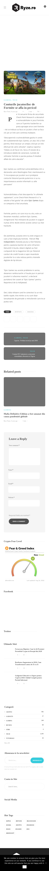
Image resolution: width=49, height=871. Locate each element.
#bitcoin (19, 821)
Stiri (25, 729)
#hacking (30, 312)
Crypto (25, 712)
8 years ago (14, 111)
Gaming (7, 100)
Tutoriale (25, 738)
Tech (15, 100)
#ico (28, 829)
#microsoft (10, 833)
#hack (8, 829)
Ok (24, 867)
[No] (46, 863)
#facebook (30, 825)
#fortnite (18, 312)
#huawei (18, 829)
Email (10, 484)
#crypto (19, 825)
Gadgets (25, 716)
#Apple (8, 821)
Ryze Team (7, 111)
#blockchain (31, 821)
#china (8, 825)
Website (11, 497)
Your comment (14, 445)
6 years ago (14, 421)
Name (10, 470)
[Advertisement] (24, 41)
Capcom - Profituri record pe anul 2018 (26, 340)
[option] (24, 399)
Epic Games (33, 200)
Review (25, 725)
